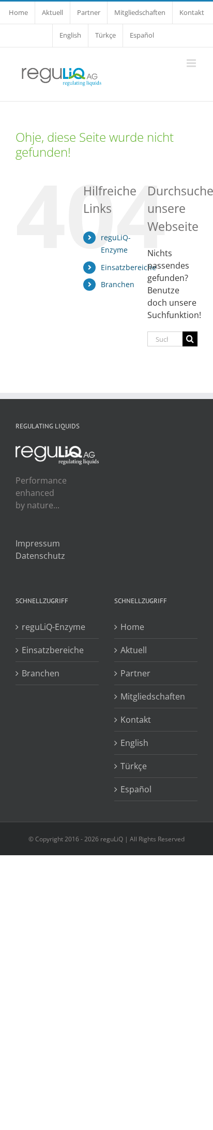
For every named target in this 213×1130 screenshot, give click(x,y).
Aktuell (133, 650)
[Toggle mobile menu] (192, 63)
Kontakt (135, 719)
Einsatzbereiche (128, 267)
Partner (135, 673)
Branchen (117, 284)
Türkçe (133, 766)
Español (135, 789)
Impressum (38, 543)
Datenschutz (40, 555)
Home (132, 627)
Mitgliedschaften (152, 696)
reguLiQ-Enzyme (53, 627)
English (134, 743)
